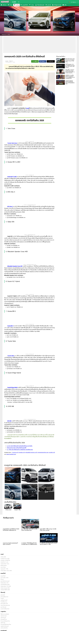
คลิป (65, 5)
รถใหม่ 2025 (8, 509)
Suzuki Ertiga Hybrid (12, 387)
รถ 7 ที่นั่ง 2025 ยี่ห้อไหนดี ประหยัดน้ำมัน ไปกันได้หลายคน (20, 449)
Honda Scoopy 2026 (5, 588)
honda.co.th (22, 452)
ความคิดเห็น (35, 61)
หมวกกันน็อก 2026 (4, 577)
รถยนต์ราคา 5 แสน (4, 562)
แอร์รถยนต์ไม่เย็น (4, 627)
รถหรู (32, 5)
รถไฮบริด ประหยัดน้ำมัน (5, 560)
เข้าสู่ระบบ (74, 2)
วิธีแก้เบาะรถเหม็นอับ (5, 614)
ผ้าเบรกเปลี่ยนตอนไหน (5, 621)
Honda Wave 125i (4, 582)
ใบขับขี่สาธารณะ (4, 602)
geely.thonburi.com (11, 454)
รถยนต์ (27, 108)
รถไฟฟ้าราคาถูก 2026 (5, 558)
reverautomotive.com (43, 452)
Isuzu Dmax (3, 567)
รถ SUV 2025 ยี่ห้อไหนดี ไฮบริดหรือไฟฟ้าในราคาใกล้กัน (19, 446)
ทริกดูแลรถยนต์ (57, 5)
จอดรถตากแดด (4, 615)
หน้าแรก (4, 5)
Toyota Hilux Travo (5, 563)
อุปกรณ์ (49, 5)
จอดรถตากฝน (3, 617)
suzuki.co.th (52, 452)
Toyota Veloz (10, 355)
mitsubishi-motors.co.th (31, 452)
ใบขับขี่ (2, 598)
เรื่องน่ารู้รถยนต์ (40, 5)
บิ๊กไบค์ (2, 579)
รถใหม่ (17, 5)
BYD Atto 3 (10, 206)
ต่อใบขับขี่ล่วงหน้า (4, 603)
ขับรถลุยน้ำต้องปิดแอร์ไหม (6, 624)
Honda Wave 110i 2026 (6, 586)
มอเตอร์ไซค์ (25, 5)
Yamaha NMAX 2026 (5, 589)
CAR (14, 1)
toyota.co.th (15, 452)
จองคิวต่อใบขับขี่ (4, 600)
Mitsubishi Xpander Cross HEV (14, 266)
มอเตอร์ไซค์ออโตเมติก (5, 584)
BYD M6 (9, 421)
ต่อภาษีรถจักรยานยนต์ (5, 581)
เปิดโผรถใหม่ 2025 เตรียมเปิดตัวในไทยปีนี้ (16, 447)
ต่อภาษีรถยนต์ (3, 607)
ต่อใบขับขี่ (3, 595)
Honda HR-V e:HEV (12, 176)
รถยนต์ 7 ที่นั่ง (17, 509)
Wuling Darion (4, 565)
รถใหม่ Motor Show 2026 (6, 570)
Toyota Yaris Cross (12, 143)
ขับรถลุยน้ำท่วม (4, 619)
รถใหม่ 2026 (3, 556)
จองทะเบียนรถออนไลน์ (5, 605)
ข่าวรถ (11, 5)
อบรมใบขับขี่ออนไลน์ (5, 608)
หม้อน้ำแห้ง (3, 622)
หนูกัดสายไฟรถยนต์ (4, 626)
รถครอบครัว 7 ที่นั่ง (4, 568)
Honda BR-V (10, 325)
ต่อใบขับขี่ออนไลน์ (4, 596)
